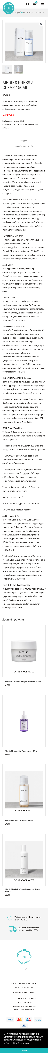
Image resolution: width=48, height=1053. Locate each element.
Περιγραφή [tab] (24, 140)
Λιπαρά (5, 128)
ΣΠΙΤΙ (28, 992)
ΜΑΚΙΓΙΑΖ (30, 988)
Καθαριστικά (33, 124)
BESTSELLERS (22, 983)
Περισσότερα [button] (23, 1043)
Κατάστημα (28, 12)
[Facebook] (22, 969)
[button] (28, 5)
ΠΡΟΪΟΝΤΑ (14, 983)
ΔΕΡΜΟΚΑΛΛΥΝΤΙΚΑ (19, 992)
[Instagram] (26, 969)
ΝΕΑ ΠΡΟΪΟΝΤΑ (32, 983)
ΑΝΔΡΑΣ (32, 992)
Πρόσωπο (39, 12)
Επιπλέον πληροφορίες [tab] (24, 146)
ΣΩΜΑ (24, 988)
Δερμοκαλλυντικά (20, 124)
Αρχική (18, 12)
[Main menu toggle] (42, 4)
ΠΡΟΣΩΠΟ (18, 988)
